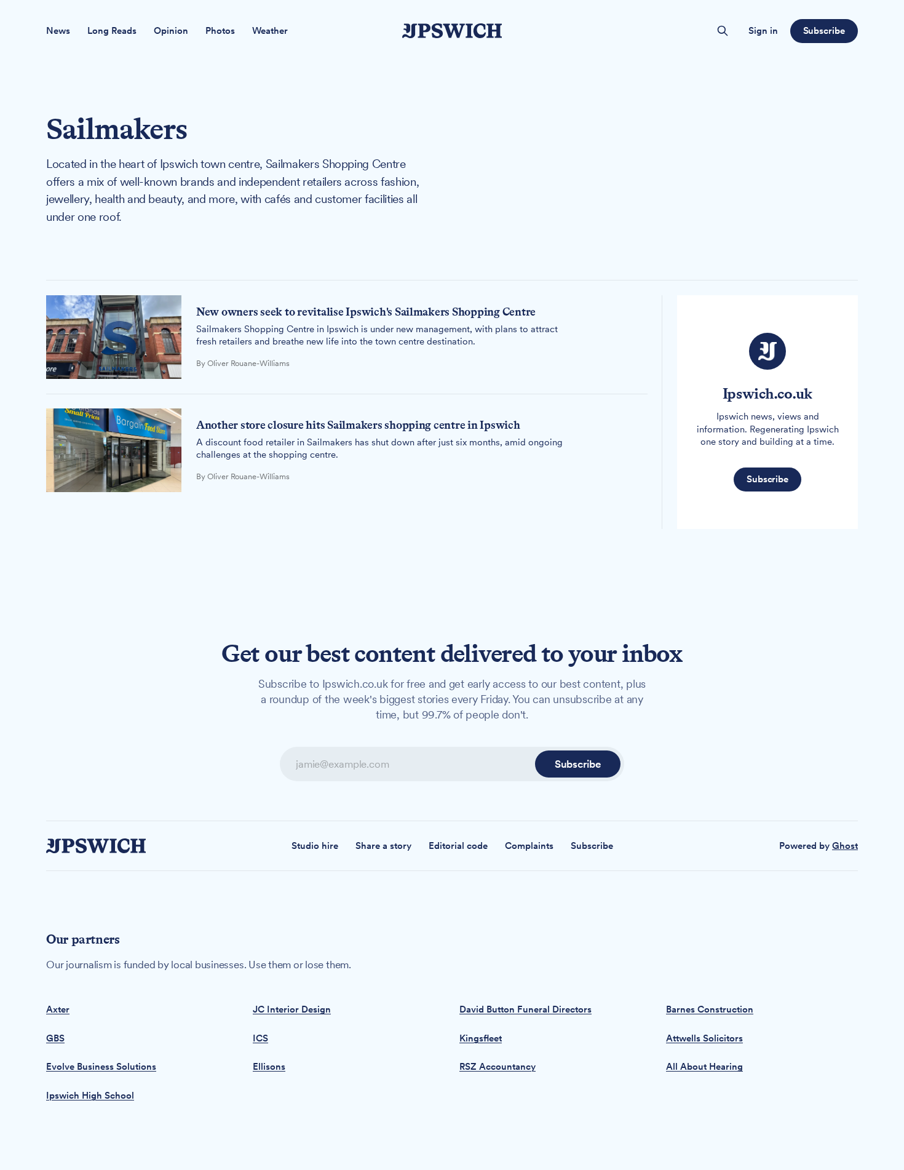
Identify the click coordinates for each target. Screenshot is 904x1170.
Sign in (763, 30)
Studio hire (314, 845)
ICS (260, 1038)
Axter (57, 1009)
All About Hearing (704, 1066)
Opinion (171, 30)
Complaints (529, 845)
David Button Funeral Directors (525, 1009)
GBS (55, 1038)
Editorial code (458, 845)
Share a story (383, 845)
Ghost (845, 845)
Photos (220, 30)
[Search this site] (722, 31)
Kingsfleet (480, 1038)
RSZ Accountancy (497, 1066)
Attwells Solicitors (704, 1038)
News (58, 30)
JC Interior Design (292, 1009)
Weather (270, 30)
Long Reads (112, 30)
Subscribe (824, 30)
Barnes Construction (709, 1009)
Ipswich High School (90, 1095)
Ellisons (269, 1066)
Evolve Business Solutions (101, 1066)
